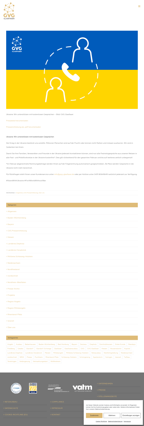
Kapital (127, 348)
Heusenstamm (115, 348)
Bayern (11, 224)
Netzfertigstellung (111, 353)
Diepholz (93, 344)
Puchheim (39, 357)
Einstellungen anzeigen (131, 415)
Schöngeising (85, 357)
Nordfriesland (13, 269)
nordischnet (13, 276)
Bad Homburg (63, 344)
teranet (11, 321)
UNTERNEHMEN (105, 384)
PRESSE (102, 390)
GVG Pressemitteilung (31, 193)
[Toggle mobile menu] (139, 6)
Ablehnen (111, 415)
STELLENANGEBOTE (107, 396)
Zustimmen (94, 415)
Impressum (127, 421)
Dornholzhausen (105, 344)
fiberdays (131, 344)
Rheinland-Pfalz (15, 314)
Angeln (10, 344)
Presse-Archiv (14, 289)
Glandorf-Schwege (43, 348)
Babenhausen (30, 344)
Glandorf (29, 348)
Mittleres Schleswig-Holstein (20, 256)
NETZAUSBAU (11, 402)
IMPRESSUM (57, 408)
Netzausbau (96, 353)
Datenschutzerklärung (115, 421)
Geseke (20, 348)
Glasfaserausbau (71, 348)
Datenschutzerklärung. (102, 409)
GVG (82, 348)
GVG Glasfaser (93, 348)
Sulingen (108, 357)
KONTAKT (56, 415)
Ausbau (19, 344)
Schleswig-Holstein (69, 357)
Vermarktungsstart (40, 361)
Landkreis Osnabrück (17, 250)
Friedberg (11, 348)
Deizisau (83, 344)
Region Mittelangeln (16, 308)
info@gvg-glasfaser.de (64, 174)
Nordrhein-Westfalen (17, 282)
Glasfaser (58, 348)
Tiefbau (127, 357)
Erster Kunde (120, 344)
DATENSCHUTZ (11, 408)
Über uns (41, 193)
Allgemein (19, 193)
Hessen (11, 237)
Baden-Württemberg (17, 218)
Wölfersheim (55, 361)
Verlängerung (24, 361)
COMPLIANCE (58, 402)
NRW (22, 357)
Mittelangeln (58, 353)
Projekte (11, 295)
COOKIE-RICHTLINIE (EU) (16, 415)
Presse (29, 357)
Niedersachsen (14, 263)
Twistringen (11, 361)
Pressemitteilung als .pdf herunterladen (23, 127)
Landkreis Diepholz (16, 244)
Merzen (47, 353)
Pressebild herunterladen (17, 121)
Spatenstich (97, 357)
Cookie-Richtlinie (101, 421)
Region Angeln (14, 301)
